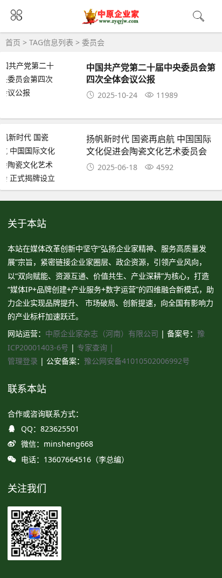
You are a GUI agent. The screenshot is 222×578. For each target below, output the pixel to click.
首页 (12, 42)
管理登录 (24, 361)
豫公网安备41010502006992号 (137, 361)
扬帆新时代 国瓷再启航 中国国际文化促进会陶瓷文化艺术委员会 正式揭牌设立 (148, 150)
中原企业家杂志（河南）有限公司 (101, 333)
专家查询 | (95, 347)
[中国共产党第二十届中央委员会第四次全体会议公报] (42, 79)
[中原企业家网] (111, 23)
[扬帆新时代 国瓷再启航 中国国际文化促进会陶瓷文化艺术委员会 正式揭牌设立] (42, 157)
